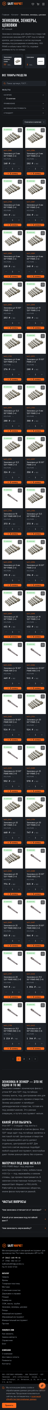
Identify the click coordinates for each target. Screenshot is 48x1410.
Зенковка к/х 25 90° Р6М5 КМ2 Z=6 (35, 875)
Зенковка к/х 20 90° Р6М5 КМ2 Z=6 (35, 669)
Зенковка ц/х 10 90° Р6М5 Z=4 (12, 309)
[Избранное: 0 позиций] (33, 4)
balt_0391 (31, 356)
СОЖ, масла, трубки (11, 1303)
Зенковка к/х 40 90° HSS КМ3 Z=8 (34, 1029)
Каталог (15, 15)
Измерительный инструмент (15, 1320)
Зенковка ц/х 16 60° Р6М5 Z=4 (35, 566)
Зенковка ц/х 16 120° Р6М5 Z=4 (34, 618)
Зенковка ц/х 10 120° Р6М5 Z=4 (34, 309)
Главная (5, 15)
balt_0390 (8, 562)
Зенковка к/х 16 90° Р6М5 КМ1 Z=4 (12, 669)
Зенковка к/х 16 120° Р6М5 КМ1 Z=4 (12, 515)
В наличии (11, 98)
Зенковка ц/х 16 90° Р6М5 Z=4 (35, 463)
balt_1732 (8, 356)
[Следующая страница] (35, 1059)
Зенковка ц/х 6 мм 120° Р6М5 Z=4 (35, 412)
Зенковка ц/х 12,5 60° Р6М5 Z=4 (34, 515)
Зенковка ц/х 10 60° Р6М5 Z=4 (35, 360)
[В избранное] (20, 130)
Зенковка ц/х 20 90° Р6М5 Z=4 (11, 618)
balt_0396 (31, 562)
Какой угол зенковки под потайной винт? (24, 1219)
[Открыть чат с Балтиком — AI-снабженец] (42, 1385)
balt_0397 (31, 459)
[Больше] (19, 168)
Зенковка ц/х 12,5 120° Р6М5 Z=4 (11, 463)
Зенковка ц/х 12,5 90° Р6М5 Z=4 (11, 412)
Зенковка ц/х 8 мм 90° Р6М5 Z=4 (12, 566)
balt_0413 (31, 1025)
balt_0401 (8, 819)
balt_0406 (31, 665)
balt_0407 (31, 922)
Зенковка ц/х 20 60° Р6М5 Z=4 (34, 721)
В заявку (14, 173)
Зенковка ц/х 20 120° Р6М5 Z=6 (34, 823)
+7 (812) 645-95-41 (11, 1258)
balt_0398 (31, 614)
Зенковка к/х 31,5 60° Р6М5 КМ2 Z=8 (12, 1029)
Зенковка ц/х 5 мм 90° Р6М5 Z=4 (12, 154)
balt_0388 (8, 253)
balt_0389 (31, 253)
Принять (9, 1405)
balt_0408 (31, 871)
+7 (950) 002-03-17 (11, 1261)
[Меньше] (6, 168)
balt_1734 (31, 717)
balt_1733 (31, 511)
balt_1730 (8, 202)
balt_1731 (31, 408)
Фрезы (5, 1280)
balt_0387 (31, 202)
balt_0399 (8, 614)
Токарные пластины (11, 1283)
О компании (7, 1354)
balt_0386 (31, 150)
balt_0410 (31, 974)
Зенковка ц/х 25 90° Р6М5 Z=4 (11, 823)
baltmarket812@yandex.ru (13, 1264)
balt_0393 (31, 305)
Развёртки (6, 1300)
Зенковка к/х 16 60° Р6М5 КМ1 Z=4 (12, 721)
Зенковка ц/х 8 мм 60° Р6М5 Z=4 (35, 257)
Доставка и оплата (10, 1357)
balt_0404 (8, 665)
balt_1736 (8, 511)
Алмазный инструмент (12, 1313)
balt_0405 (8, 768)
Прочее (5, 1323)
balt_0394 (8, 408)
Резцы (5, 1310)
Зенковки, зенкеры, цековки (14, 1307)
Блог (4, 1344)
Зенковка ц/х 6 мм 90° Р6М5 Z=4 (12, 257)
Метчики (6, 1287)
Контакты (6, 1364)
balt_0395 (8, 459)
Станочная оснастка (11, 1290)
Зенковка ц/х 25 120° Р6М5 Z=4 (11, 875)
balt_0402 (8, 871)
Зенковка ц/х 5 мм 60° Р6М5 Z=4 (12, 206)
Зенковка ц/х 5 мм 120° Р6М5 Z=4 (35, 154)
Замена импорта (9, 1337)
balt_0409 (8, 922)
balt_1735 (31, 819)
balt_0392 (8, 305)
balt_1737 (8, 974)
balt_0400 (31, 768)
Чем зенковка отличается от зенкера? (24, 1210)
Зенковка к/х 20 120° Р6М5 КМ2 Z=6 (12, 978)
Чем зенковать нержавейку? (24, 1228)
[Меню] (43, 4)
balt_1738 (8, 1025)
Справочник (7, 1340)
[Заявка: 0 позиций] (38, 4)
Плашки (5, 1297)
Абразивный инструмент (13, 1317)
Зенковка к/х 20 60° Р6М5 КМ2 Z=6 (12, 772)
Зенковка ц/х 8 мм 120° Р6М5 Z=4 (12, 360)
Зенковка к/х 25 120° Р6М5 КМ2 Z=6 (12, 926)
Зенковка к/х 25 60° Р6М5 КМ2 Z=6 (35, 926)
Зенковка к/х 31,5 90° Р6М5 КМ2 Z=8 (35, 978)
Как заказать (7, 1334)
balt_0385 (8, 150)
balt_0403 (8, 717)
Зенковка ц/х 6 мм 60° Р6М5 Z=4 (35, 206)
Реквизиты (7, 1360)
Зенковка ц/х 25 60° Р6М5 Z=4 (34, 772)
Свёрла (5, 1277)
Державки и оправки (11, 1293)
